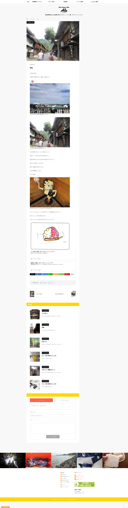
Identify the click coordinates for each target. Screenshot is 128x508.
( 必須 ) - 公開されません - (37, 415)
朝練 (43, 327)
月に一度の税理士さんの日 (49, 355)
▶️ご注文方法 (63, 474)
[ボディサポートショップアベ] (64, 12)
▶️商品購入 (62, 472)
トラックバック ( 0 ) (64, 400)
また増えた (45, 313)
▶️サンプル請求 (63, 478)
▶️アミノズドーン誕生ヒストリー (65, 483)
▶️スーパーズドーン (79, 478)
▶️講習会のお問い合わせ (65, 480)
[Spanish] (80, 489)
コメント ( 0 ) (41, 400)
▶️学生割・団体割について (65, 476)
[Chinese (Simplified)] (75, 489)
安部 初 (37, 282)
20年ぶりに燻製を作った (48, 369)
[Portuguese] (79, 489)
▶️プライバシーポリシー (65, 486)
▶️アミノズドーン (78, 475)
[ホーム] (28, 1)
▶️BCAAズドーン (78, 479)
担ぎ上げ (44, 341)
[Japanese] (77, 489)
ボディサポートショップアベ (62, 499)
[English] (76, 489)
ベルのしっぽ (30, 22)
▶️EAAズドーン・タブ (79, 476)
